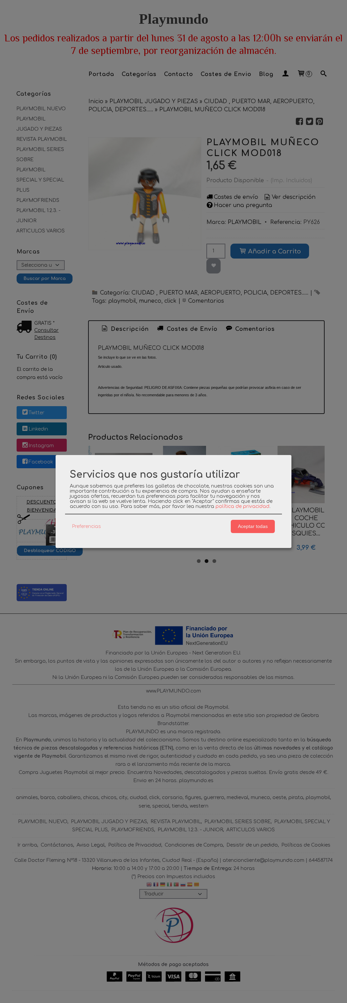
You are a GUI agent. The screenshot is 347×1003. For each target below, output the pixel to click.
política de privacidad (242, 506)
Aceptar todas (253, 526)
